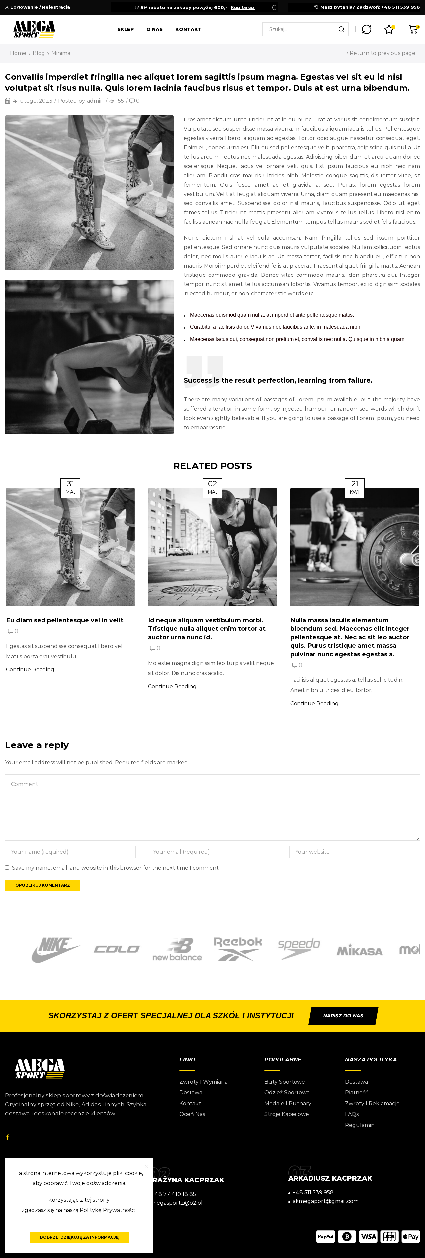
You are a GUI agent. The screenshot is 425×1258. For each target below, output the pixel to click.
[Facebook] (7, 1137)
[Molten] (394, 949)
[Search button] (341, 29)
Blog (39, 53)
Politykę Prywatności (108, 1210)
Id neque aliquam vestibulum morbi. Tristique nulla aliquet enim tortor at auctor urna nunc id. (207, 628)
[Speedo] (273, 949)
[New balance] (152, 949)
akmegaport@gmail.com (326, 1201)
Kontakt (188, 29)
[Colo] (91, 949)
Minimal (61, 53)
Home (18, 53)
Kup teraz (243, 7)
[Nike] (30, 950)
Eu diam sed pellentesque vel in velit (65, 620)
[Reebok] (212, 949)
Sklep (125, 29)
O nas (154, 29)
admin (95, 101)
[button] (343, 1016)
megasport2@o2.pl (177, 1203)
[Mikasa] (333, 949)
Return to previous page (382, 53)
